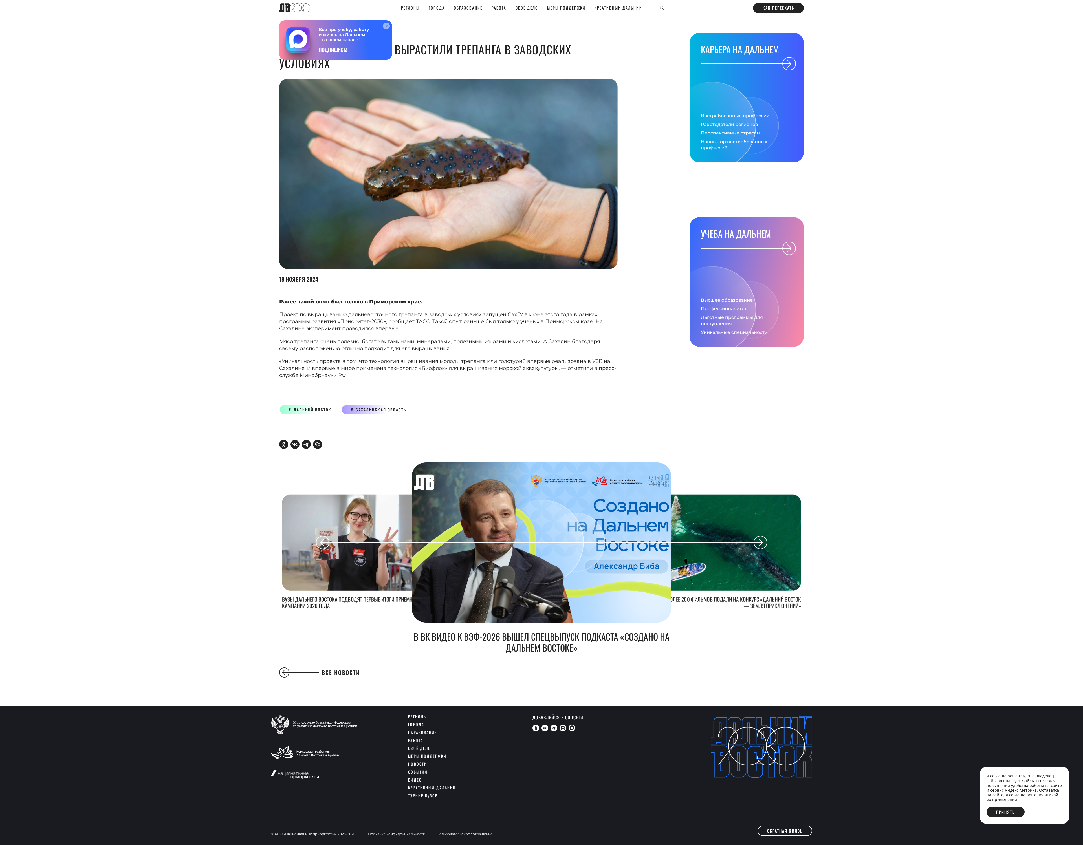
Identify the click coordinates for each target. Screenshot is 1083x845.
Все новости (341, 672)
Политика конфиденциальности (396, 834)
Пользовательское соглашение (464, 834)
